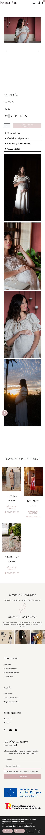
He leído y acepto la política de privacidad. (22, 771)
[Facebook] (16, 729)
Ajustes (31, 831)
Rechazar (19, 831)
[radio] (6, 116)
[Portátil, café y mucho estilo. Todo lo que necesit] (7, 637)
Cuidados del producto (18, 138)
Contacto (7, 723)
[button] (34, 3)
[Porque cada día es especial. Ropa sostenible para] (22, 637)
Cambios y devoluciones (18, 143)
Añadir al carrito (27, 126)
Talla (7, 109)
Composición (13, 133)
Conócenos (8, 719)
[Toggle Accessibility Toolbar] (4, 413)
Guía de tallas (13, 149)
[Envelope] (10, 729)
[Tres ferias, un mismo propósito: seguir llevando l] (38, 637)
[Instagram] (4, 729)
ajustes (32, 826)
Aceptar (7, 831)
